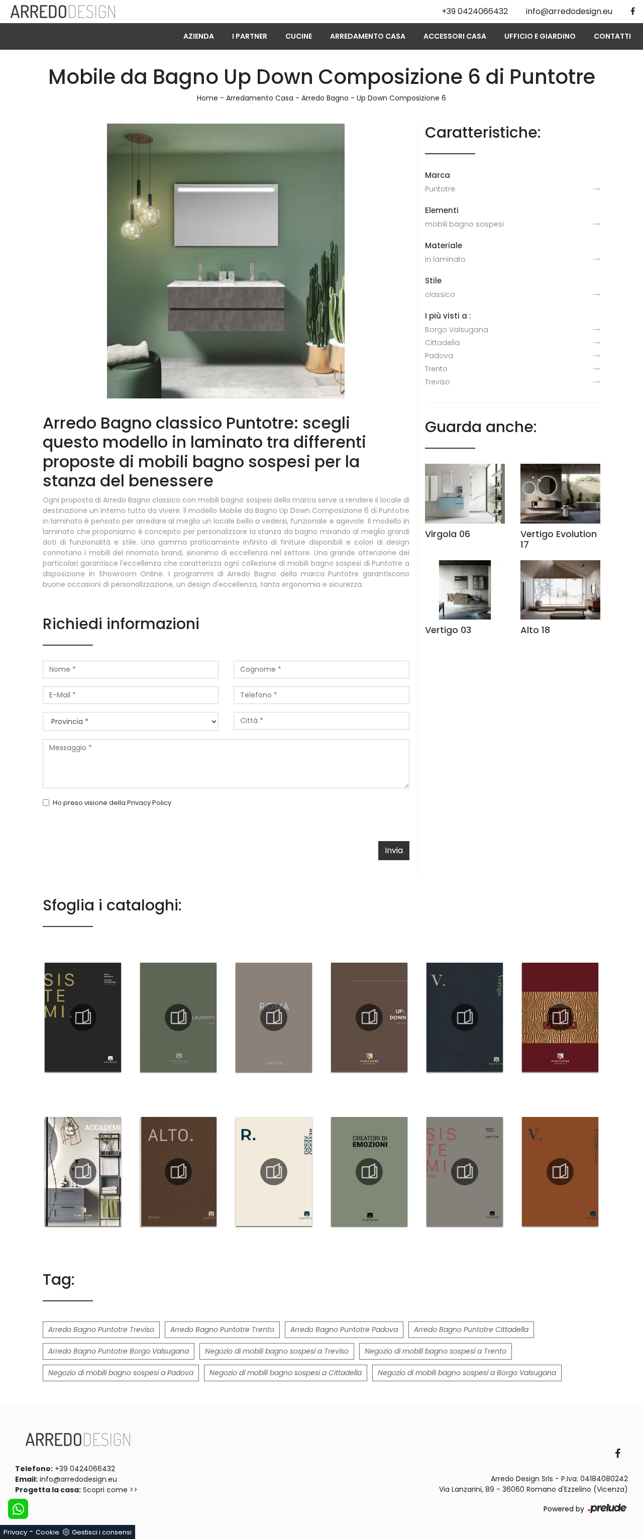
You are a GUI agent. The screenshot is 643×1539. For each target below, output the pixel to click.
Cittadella (442, 343)
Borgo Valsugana (456, 330)
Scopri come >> (110, 1490)
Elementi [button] (442, 210)
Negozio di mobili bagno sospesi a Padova (120, 1373)
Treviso (437, 382)
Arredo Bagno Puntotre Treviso (101, 1329)
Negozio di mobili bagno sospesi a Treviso (277, 1351)
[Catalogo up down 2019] (369, 1017)
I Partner (249, 36)
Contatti (612, 36)
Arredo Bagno (325, 98)
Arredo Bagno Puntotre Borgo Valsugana (118, 1351)
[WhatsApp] (18, 1509)
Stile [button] (433, 280)
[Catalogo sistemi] (83, 1017)
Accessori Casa (454, 36)
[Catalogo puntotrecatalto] (178, 1171)
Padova (439, 356)
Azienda (198, 36)
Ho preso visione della (112, 802)
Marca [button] (437, 175)
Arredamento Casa (367, 36)
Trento (436, 369)
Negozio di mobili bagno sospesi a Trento (435, 1351)
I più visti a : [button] (448, 316)
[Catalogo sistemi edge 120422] (464, 1171)
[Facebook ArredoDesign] (621, 1454)
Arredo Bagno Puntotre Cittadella (471, 1329)
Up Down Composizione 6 (401, 98)
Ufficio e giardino (540, 36)
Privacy (15, 1532)
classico (440, 294)
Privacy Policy (149, 802)
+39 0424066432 (85, 1469)
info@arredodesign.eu (78, 1479)
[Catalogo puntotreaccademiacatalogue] (83, 1171)
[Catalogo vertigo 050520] (464, 1017)
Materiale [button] (443, 245)
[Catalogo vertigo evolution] (560, 1171)
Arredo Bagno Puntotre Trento (222, 1329)
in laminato (445, 259)
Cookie (47, 1532)
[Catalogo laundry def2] (178, 1017)
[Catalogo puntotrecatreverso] (274, 1171)
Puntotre (440, 189)
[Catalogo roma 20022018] (274, 1017)
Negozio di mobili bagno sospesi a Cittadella (285, 1373)
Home (207, 98)
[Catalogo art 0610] (560, 1017)
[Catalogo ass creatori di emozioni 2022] (369, 1171)
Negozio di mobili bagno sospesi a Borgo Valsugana (467, 1373)
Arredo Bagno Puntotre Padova (344, 1329)
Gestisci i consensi (102, 1532)
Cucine (298, 36)
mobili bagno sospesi (464, 224)
